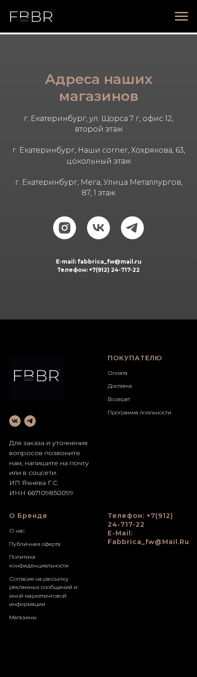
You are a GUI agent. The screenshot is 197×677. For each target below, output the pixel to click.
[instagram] (64, 227)
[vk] (98, 227)
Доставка (120, 385)
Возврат (119, 399)
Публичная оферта (34, 543)
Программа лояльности (139, 412)
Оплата (117, 372)
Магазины (23, 617)
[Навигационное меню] (181, 16)
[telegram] (132, 227)
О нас (17, 530)
